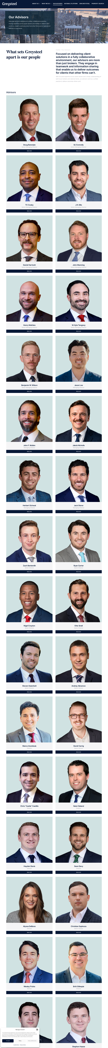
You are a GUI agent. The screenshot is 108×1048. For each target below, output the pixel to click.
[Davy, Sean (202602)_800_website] (78, 817)
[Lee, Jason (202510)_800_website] (78, 336)
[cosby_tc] (29, 156)
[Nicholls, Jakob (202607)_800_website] (78, 396)
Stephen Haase (78, 1047)
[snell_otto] (78, 577)
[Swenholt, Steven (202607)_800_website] (29, 637)
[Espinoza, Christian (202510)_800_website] (78, 877)
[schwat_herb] (29, 456)
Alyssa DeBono (29, 926)
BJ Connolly (79, 145)
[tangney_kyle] (78, 276)
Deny (20, 1040)
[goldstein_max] (29, 997)
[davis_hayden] (29, 817)
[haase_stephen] (78, 997)
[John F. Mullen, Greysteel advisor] (29, 396)
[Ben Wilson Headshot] (29, 336)
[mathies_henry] (29, 276)
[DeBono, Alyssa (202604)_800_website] (29, 877)
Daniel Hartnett (29, 265)
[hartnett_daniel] (29, 216)
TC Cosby (29, 205)
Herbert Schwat (29, 505)
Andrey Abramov (79, 686)
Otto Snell (78, 626)
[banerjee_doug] (29, 96)
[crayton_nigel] (29, 577)
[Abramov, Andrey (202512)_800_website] (78, 637)
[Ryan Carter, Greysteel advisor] (78, 517)
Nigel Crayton (29, 626)
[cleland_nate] (78, 757)
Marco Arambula (29, 746)
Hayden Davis (29, 866)
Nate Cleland (78, 806)
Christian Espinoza (78, 926)
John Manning (79, 265)
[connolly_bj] (78, 96)
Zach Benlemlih (29, 566)
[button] (37, 1029)
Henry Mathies (29, 325)
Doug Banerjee (29, 145)
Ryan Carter (79, 566)
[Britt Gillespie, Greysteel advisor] (78, 937)
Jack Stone (78, 505)
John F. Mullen (29, 445)
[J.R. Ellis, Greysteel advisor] (78, 156)
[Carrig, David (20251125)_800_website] (78, 697)
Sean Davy (78, 866)
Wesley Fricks (29, 986)
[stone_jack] (78, 456)
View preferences (32, 1040)
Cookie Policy (16, 1044)
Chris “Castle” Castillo (29, 806)
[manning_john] (78, 216)
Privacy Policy (23, 1044)
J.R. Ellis (78, 205)
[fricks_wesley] (29, 937)
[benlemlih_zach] (29, 517)
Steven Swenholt (29, 686)
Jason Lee (78, 385)
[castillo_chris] (29, 757)
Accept (8, 1040)
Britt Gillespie (78, 986)
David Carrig (78, 746)
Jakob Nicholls (79, 445)
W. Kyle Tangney (78, 325)
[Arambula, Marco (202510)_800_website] (29, 697)
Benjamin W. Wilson (29, 385)
